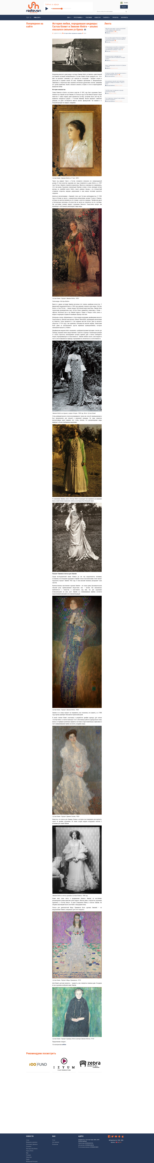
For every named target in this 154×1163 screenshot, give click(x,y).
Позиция (28, 1155)
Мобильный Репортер (32, 1161)
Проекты (115, 17)
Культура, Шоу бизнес (110, 76)
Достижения (55, 1142)
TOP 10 (28, 17)
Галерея (106, 17)
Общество (108, 32)
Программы (78, 17)
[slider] (62, 9)
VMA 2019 (37, 17)
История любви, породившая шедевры (73, 33)
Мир (27, 1153)
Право (27, 1159)
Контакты (124, 17)
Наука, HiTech (29, 1150)
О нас (53, 1140)
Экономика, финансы (32, 1144)
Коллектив (55, 1144)
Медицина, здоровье (31, 1142)
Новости (98, 17)
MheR (120, 1142)
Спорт (107, 93)
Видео (124, 7)
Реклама (89, 17)
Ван (68, 17)
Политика (108, 42)
